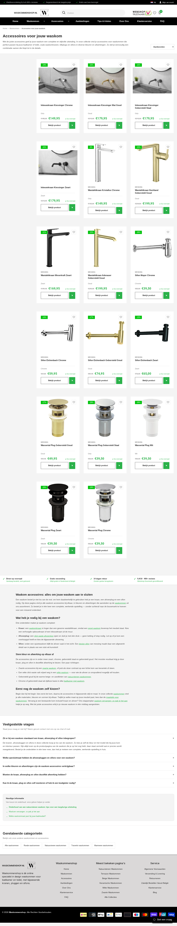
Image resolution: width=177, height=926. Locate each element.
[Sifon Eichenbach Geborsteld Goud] (105, 332)
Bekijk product (54, 125)
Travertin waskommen (80, 845)
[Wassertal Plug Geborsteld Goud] (58, 418)
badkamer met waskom (74, 681)
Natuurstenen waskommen (55, 845)
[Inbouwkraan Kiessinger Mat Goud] (105, 80)
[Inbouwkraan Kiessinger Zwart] (58, 162)
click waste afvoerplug (43, 636)
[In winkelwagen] (72, 125)
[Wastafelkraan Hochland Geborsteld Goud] (152, 162)
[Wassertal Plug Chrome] (105, 503)
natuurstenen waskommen (79, 677)
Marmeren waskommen (103, 845)
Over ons (124, 21)
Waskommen (33, 21)
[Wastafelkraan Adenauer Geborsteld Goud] (105, 248)
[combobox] (95, 13)
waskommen (120, 603)
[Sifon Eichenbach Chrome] (58, 332)
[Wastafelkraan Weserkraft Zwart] (58, 248)
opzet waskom (94, 628)
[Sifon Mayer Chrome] (152, 248)
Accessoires (57, 21)
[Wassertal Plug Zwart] (58, 503)
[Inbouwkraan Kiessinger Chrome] (58, 80)
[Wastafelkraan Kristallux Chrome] (105, 162)
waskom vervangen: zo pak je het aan (110, 701)
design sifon (84, 644)
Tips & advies (104, 21)
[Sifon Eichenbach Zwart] (152, 332)
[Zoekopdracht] (88, 13)
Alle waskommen (12, 845)
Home (15, 21)
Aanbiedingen (82, 21)
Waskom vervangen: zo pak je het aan (23, 812)
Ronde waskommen (32, 845)
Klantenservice (144, 21)
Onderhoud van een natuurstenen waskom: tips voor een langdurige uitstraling (41, 807)
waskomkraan (35, 628)
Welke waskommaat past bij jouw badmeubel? (26, 816)
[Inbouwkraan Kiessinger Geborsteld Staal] (152, 80)
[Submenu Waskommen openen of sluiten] (44, 21)
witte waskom (62, 672)
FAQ (162, 21)
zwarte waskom (49, 668)
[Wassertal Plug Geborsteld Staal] (105, 418)
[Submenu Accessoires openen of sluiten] (68, 21)
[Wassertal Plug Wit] (152, 418)
